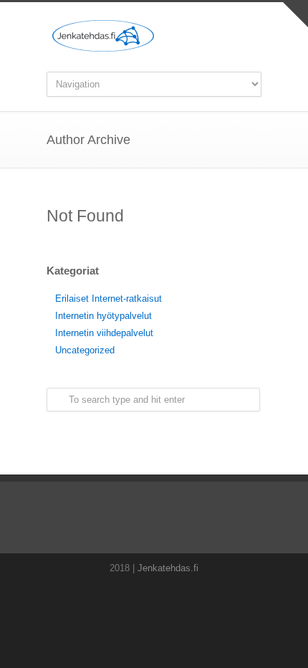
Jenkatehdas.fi (168, 568)
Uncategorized (85, 350)
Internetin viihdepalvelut (104, 333)
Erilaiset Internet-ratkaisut (108, 298)
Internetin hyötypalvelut (103, 315)
